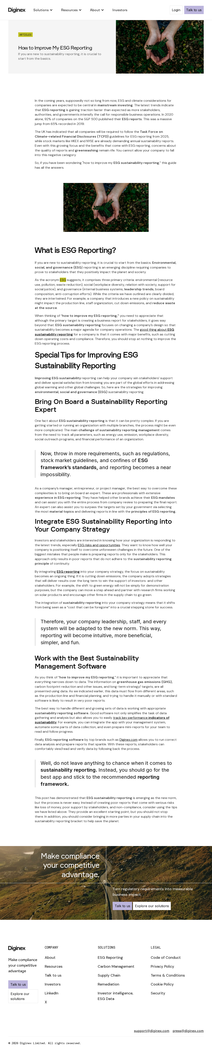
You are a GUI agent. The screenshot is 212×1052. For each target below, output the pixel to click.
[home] (16, 9)
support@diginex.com (151, 1031)
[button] (43, 10)
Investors (119, 10)
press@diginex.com (188, 1031)
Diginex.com (128, 739)
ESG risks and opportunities (99, 545)
